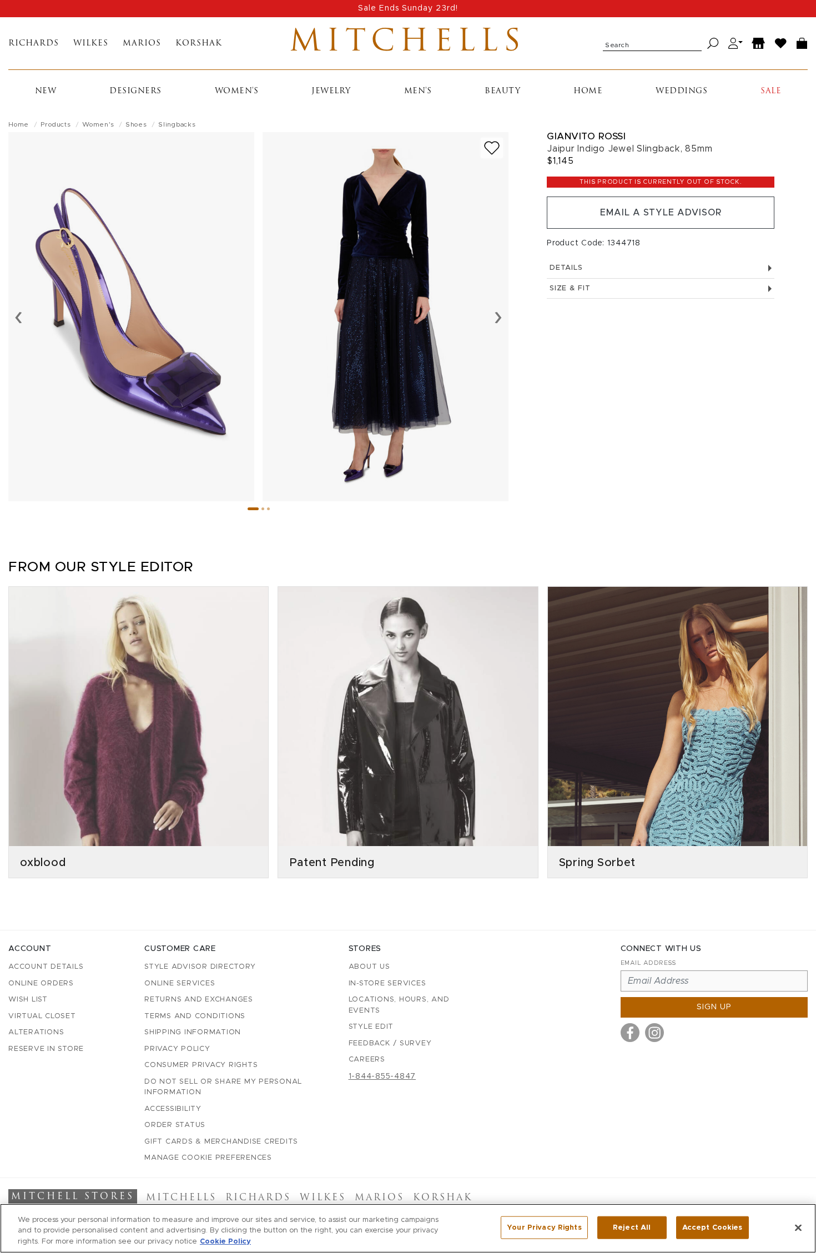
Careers (367, 1059)
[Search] (713, 43)
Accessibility (173, 1109)
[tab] (253, 508)
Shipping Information (192, 1032)
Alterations (36, 1032)
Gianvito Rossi (586, 136)
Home (587, 91)
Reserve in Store (46, 1049)
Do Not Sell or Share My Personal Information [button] (223, 1087)
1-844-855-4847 (382, 1076)
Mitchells (407, 43)
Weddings (681, 91)
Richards (33, 43)
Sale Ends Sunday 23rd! (408, 8)
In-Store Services (387, 983)
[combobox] (652, 43)
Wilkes (90, 43)
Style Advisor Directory (199, 966)
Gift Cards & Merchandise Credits (221, 1141)
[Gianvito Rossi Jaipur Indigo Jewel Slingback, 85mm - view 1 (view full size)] (131, 316)
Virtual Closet (42, 1016)
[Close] (798, 1227)
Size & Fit (570, 288)
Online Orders (41, 983)
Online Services (179, 983)
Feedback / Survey (390, 1043)
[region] (408, 1228)
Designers (135, 91)
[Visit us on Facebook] (630, 1032)
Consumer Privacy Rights (201, 1065)
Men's (418, 91)
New (46, 91)
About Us (369, 966)
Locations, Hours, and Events (399, 1005)
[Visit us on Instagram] (654, 1032)
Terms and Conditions (194, 1016)
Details (566, 267)
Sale (770, 91)
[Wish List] (781, 43)
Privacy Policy (177, 1049)
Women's (237, 91)
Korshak (198, 43)
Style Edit (371, 1026)
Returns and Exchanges (198, 999)
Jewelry (331, 91)
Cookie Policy (225, 1241)
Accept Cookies (712, 1227)
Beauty (502, 91)
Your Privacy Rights (544, 1227)
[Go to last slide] (18, 316)
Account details (45, 966)
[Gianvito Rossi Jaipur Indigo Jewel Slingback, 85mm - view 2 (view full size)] (385, 316)
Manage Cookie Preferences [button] (208, 1157)
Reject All (632, 1227)
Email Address (648, 963)
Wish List (28, 999)
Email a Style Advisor (661, 212)
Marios (142, 43)
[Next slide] (498, 316)
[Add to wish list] (492, 148)
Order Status (174, 1125)
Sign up (714, 1007)
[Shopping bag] (802, 43)
